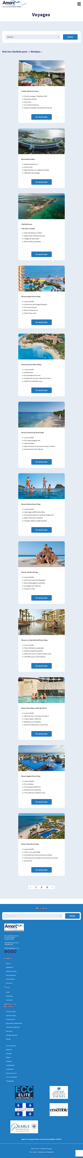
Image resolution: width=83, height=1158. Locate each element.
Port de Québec (10, 979)
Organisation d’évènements (14, 1023)
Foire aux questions (11, 1077)
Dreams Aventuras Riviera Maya (31, 364)
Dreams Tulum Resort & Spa (30, 844)
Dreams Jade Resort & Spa (30, 572)
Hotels (8, 992)
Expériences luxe (10, 1004)
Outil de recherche (11, 971)
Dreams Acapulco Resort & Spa (31, 296)
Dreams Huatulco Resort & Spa (31, 504)
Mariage (8, 1039)
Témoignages (10, 1081)
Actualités (9, 1053)
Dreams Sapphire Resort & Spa (31, 776)
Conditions (9, 1061)
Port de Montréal (11, 975)
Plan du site (33, 1152)
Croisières (8, 958)
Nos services (8, 1006)
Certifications (10, 1069)
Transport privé (10, 1019)
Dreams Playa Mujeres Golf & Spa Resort (34, 708)
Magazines (9, 1049)
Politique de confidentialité (45, 1152)
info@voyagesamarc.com (11, 948)
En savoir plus (41, 117)
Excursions (9, 983)
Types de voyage (11, 1015)
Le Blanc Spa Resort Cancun (30, 91)
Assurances (9, 1031)
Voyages (7, 987)
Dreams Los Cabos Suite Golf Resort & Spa (35, 640)
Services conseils (11, 1011)
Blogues (8, 1057)
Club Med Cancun (27, 224)
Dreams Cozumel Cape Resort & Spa (33, 432)
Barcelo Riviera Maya (28, 159)
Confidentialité (10, 1065)
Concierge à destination (13, 1027)
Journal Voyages (11, 1046)
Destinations (9, 967)
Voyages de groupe (11, 1035)
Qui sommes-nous (11, 1073)
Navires (8, 963)
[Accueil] (12, 4)
